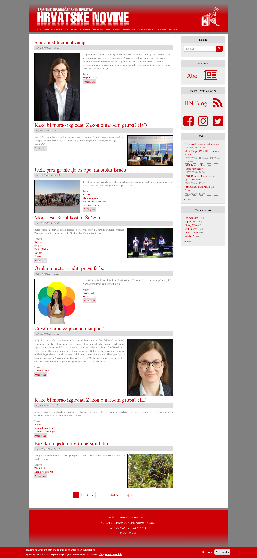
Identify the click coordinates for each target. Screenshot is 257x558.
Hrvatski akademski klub (95, 201)
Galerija (161, 29)
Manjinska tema (90, 198)
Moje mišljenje (53, 29)
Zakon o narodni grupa (45, 431)
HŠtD (172, 29)
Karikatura (146, 29)
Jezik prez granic (91, 205)
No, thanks (222, 552)
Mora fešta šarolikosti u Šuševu (67, 217)
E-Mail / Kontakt (128, 533)
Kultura (98, 29)
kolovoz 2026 (192, 217)
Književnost (113, 29)
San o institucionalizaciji (59, 42)
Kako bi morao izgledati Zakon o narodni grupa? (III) (90, 399)
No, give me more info (110, 554)
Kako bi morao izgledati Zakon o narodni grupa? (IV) (90, 124)
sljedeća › (114, 495)
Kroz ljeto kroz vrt (43, 471)
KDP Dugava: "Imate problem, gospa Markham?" (200, 167)
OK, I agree (206, 552)
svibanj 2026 (191, 228)
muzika (38, 245)
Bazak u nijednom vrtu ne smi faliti (71, 443)
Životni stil (129, 29)
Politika (85, 29)
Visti (37, 29)
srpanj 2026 (191, 221)
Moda (85, 296)
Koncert (38, 252)
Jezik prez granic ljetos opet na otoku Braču (80, 169)
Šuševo (37, 256)
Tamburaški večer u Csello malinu (202, 143)
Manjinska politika (43, 428)
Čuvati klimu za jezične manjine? (69, 327)
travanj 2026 (191, 232)
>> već (187, 199)
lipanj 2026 (191, 225)
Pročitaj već (89, 81)
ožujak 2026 (191, 236)
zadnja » (128, 495)
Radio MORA (41, 249)
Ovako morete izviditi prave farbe (69, 267)
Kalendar (71, 29)
